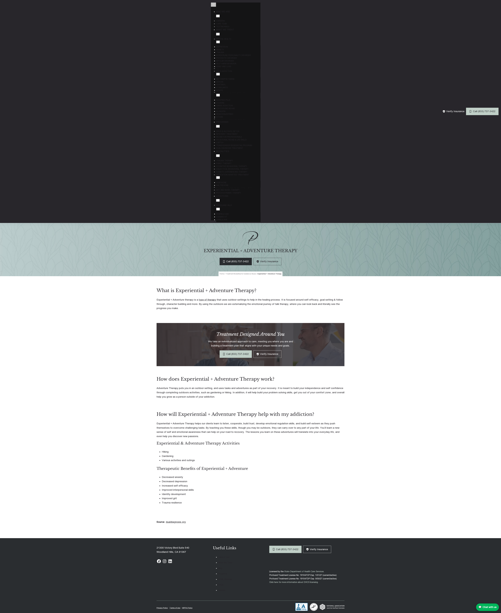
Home (222, 274)
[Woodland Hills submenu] (218, 209)
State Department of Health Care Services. (304, 571)
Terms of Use (174, 608)
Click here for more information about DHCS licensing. (293, 582)
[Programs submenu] (218, 126)
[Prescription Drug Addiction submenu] (218, 95)
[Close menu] (213, 4)
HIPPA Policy (187, 608)
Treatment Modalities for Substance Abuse (241, 274)
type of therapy (207, 299)
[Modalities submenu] (218, 155)
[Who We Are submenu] (218, 16)
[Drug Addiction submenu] (218, 74)
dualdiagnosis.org (176, 522)
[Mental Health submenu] (218, 42)
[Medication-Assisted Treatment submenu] (218, 177)
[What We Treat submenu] (218, 34)
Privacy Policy (162, 608)
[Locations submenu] (218, 200)
